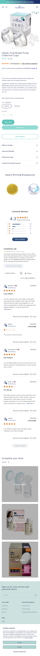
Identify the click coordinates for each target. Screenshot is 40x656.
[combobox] (28, 278)
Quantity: (4, 111)
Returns (4, 612)
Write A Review (20, 239)
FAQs (3, 621)
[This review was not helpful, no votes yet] (34, 317)
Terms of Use (26, 606)
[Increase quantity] (11, 115)
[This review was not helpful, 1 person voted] (34, 342)
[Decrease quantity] (4, 115)
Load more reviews (20, 446)
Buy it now (8, 122)
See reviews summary (29, 64)
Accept (19, 642)
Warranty (4, 609)
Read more (7, 309)
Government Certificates (29, 612)
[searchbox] (11, 273)
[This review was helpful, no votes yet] (31, 317)
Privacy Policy (29, 638)
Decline (19, 647)
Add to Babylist (20, 136)
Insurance (5, 606)
